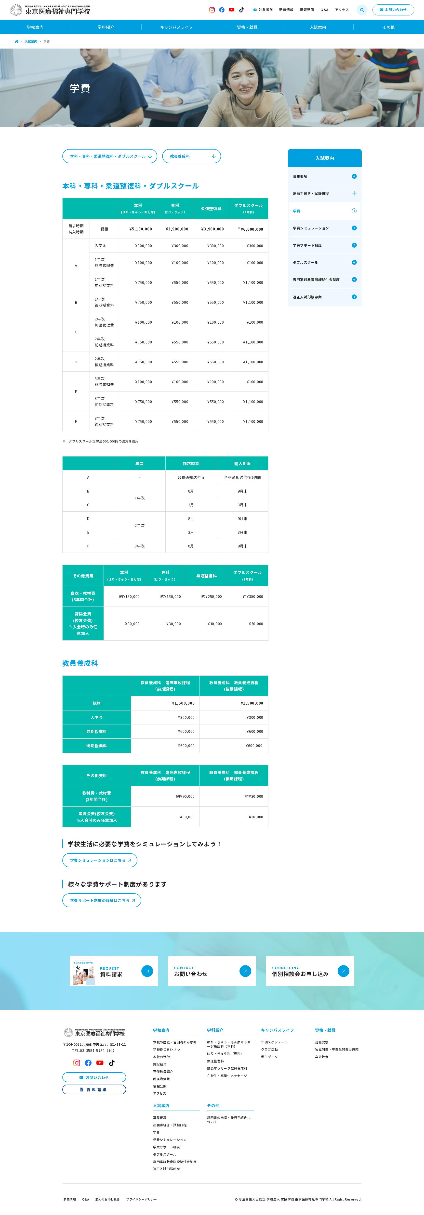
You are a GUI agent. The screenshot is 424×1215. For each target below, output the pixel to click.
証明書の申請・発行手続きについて (229, 1120)
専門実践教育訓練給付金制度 (316, 279)
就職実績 (322, 1042)
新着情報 (70, 1199)
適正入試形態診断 (307, 296)
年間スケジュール (274, 1042)
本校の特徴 (161, 1057)
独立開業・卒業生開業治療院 (336, 1050)
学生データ (269, 1057)
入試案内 (318, 27)
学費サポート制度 (307, 245)
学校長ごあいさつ (166, 1050)
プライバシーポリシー (141, 1199)
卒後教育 (322, 1057)
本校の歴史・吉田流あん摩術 (175, 1042)
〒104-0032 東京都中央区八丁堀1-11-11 (94, 1044)
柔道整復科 (215, 1061)
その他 (389, 27)
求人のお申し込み (107, 1199)
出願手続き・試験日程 (311, 193)
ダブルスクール (305, 262)
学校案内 (35, 27)
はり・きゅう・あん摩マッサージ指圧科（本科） (229, 1044)
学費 (296, 210)
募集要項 (300, 176)
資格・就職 (247, 27)
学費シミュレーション (311, 228)
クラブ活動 (269, 1050)
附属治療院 (161, 1079)
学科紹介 (106, 27)
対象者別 (266, 9)
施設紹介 (160, 1064)
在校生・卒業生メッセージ (227, 1076)
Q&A (85, 1199)
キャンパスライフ (176, 27)
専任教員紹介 (163, 1072)
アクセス (159, 1093)
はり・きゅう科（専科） (225, 1054)
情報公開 (160, 1086)
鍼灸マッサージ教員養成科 (227, 1068)
